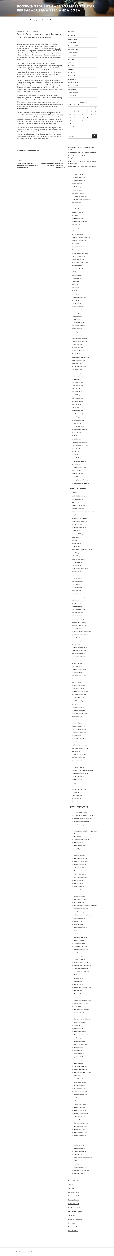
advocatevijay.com (77, 417)
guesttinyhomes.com (80, 855)
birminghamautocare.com (79, 710)
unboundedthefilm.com (78, 180)
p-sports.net (77, 890)
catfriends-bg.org (77, 183)
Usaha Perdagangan (32, 20)
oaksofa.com (76, 792)
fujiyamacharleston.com (79, 679)
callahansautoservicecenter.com (81, 631)
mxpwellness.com (79, 1012)
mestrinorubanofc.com (80, 1126)
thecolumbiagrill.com (78, 508)
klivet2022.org (76, 540)
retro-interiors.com (77, 382)
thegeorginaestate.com (78, 726)
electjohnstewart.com (80, 1135)
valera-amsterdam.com (80, 1101)
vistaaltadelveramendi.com (82, 821)
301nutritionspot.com (80, 1085)
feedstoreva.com (77, 779)
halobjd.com (75, 243)
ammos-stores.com (79, 1088)
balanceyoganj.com (77, 228)
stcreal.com (75, 287)
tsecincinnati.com (77, 565)
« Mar (74, 126)
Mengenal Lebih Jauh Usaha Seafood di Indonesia (82, 152)
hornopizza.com (78, 842)
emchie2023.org (77, 524)
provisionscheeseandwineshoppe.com (83, 511)
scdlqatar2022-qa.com (78, 505)
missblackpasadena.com (81, 908)
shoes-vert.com (76, 590)
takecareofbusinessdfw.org (80, 253)
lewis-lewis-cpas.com (78, 401)
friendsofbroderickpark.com (80, 669)
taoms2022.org (76, 546)
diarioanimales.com (77, 581)
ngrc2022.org (76, 395)
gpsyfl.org (75, 801)
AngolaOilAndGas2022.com (80, 442)
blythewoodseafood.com (79, 729)
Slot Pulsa (71, 1188)
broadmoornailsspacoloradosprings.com (85, 905)
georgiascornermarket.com (80, 634)
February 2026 (72, 39)
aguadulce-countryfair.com (79, 701)
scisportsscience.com (80, 1167)
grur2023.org (76, 448)
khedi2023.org (76, 515)
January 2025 (72, 79)
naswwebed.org (76, 423)
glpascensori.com (79, 981)
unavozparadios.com (78, 587)
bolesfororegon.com (79, 1116)
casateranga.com (79, 997)
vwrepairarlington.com (80, 812)
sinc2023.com (76, 502)
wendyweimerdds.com (78, 310)
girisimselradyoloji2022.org (79, 527)
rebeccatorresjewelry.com (79, 297)
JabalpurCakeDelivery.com (79, 240)
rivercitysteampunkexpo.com (82, 1072)
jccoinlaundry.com (77, 600)
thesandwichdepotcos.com (80, 338)
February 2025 (72, 75)
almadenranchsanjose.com (80, 414)
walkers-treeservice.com (81, 1003)
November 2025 (73, 49)
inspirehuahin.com (77, 328)
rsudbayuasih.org (79, 1145)
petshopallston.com (79, 896)
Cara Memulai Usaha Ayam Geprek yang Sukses (82, 166)
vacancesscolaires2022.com (80, 483)
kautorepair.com (76, 603)
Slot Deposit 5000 (73, 1204)
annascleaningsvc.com (80, 956)
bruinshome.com (79, 953)
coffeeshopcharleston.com (79, 647)
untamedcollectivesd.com (81, 1009)
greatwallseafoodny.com (81, 877)
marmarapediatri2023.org (79, 521)
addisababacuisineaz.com (81, 1170)
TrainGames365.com (78, 234)
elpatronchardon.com (78, 682)
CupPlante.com (76, 281)
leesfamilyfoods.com (78, 398)
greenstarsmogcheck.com (79, 625)
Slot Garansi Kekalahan (75, 1219)
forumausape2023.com (79, 461)
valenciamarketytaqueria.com (82, 915)
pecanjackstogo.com (80, 940)
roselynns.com (76, 224)
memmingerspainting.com (79, 332)
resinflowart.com (79, 886)
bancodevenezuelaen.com (79, 196)
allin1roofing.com (79, 1038)
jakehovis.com (76, 704)
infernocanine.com (79, 1016)
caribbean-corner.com (80, 1066)
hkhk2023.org (76, 451)
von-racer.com (76, 644)
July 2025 (71, 59)
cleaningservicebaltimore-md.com (84, 815)
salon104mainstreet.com (79, 650)
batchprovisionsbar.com (79, 754)
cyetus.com (75, 407)
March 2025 (71, 72)
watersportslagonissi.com (79, 373)
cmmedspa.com (78, 1050)
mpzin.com (75, 284)
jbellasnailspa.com (77, 716)
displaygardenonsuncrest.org (80, 773)
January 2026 (72, 42)
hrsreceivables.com (77, 316)
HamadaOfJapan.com (78, 256)
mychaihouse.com (77, 720)
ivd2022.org (75, 553)
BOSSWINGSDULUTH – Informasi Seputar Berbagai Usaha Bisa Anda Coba (56, 8)
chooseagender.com (78, 206)
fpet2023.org (76, 388)
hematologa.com (79, 849)
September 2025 (73, 52)
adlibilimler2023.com (78, 420)
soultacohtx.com (77, 795)
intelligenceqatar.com (78, 246)
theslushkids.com (79, 975)
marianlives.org (76, 187)
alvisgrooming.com (77, 723)
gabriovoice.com (78, 883)
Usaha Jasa (20, 20)
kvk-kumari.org (78, 1161)
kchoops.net (77, 1075)
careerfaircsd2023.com (79, 467)
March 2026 (71, 36)
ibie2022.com (76, 436)
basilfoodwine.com (79, 1060)
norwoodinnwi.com (79, 1107)
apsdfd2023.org (76, 458)
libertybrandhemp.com (80, 1104)
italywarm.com (78, 1154)
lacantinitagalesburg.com (79, 619)
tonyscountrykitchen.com (79, 713)
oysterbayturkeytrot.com (81, 962)
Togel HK (71, 1184)
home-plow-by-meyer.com (81, 858)
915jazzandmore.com (78, 697)
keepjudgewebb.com (80, 1041)
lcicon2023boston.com (78, 477)
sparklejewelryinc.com (80, 946)
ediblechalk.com (76, 786)
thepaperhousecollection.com (82, 1019)
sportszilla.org (76, 751)
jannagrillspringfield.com (79, 675)
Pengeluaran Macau (74, 1192)
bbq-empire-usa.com (78, 776)
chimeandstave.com (80, 874)
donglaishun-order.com (78, 685)
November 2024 (73, 85)
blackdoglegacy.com (80, 864)
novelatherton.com (79, 1129)
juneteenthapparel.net (80, 1151)
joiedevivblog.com (79, 1098)
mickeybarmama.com (78, 742)
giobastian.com (78, 978)
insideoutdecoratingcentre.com (81, 357)
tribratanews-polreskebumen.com (83, 1142)
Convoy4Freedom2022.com (80, 445)
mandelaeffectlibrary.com (79, 221)
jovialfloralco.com (77, 363)
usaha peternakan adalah (29, 150)
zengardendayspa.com (80, 943)
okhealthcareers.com (78, 174)
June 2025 (71, 62)
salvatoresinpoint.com (78, 360)
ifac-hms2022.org (77, 543)
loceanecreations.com (80, 1091)
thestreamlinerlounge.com (81, 1123)
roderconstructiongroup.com (80, 568)
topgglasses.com (79, 902)
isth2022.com (76, 493)
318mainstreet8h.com (78, 656)
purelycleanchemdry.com (79, 269)
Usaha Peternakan (47, 20)
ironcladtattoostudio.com (81, 949)
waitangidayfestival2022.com (80, 480)
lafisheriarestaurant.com (79, 694)
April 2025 (71, 69)
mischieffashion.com (78, 376)
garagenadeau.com (77, 347)
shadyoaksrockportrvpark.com (81, 597)
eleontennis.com (76, 404)
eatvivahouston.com (80, 867)
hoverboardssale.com (78, 209)
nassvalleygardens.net (80, 1132)
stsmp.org (75, 215)
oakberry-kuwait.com (78, 663)
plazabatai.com (76, 571)
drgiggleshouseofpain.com (79, 341)
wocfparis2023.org (77, 499)
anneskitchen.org (79, 912)
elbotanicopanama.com (79, 594)
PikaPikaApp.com (77, 250)
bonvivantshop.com (77, 278)
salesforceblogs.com (78, 231)
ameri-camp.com (77, 313)
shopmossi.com (78, 1006)
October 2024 (72, 89)
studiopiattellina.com (78, 672)
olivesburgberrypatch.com (81, 971)
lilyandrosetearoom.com (81, 968)
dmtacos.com (78, 836)
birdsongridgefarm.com (80, 1094)
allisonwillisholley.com (80, 1022)
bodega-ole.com (78, 1120)
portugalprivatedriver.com (79, 641)
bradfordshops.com (77, 410)
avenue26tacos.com (80, 899)
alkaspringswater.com (78, 653)
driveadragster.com (79, 845)
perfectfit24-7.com (77, 638)
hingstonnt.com (76, 202)
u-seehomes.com (77, 369)
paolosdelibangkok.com (79, 732)
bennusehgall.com (77, 562)
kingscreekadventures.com (80, 262)
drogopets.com (76, 783)
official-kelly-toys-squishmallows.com (83, 770)
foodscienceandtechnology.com (83, 1164)
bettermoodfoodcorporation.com (81, 199)
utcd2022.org (76, 530)
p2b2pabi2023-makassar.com (80, 496)
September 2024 (73, 92)
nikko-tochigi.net (78, 1063)
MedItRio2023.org (77, 473)
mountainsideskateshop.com (82, 1079)
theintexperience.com (78, 177)
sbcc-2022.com (76, 439)
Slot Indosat (71, 1215)
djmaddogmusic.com (80, 1031)
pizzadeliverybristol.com (79, 622)
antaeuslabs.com (77, 265)
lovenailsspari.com (77, 660)
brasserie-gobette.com (78, 757)
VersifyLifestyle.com (78, 259)
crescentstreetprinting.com (82, 839)
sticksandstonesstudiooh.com (82, 1000)
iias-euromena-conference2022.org (82, 549)
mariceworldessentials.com (80, 691)
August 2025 (72, 56)
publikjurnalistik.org (79, 1148)
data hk (57, 49)
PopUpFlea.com (76, 291)
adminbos (34, 31)
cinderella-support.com (78, 322)
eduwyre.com (76, 379)
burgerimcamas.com (80, 1173)
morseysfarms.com (77, 764)
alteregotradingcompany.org (80, 429)
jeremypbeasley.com (78, 335)
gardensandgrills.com (80, 1057)
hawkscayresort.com (78, 575)
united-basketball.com (80, 927)
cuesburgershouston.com (81, 828)
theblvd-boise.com (77, 385)
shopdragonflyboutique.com (80, 748)
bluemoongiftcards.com (81, 1069)
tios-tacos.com (78, 930)
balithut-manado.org (78, 426)
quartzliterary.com (77, 666)
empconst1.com (76, 319)
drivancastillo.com (79, 1047)
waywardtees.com (77, 190)
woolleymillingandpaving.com (82, 987)
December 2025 (73, 46)
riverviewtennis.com (78, 767)
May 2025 (71, 66)
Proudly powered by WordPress (25, 1252)
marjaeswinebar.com (78, 606)
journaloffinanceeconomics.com (83, 1157)
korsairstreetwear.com (80, 893)
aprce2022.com (76, 432)
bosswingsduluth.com (78, 707)
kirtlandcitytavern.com (80, 1082)
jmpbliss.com (76, 300)
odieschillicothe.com (78, 616)
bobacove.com (76, 735)
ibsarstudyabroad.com (78, 559)
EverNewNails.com (77, 354)
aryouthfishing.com (79, 924)
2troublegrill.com (78, 994)
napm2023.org (76, 455)
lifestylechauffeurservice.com (80, 350)
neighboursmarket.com (80, 1110)
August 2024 (72, 95)
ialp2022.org (75, 537)
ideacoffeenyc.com (77, 612)
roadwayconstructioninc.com (80, 745)
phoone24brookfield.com (79, 738)
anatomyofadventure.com (81, 1044)
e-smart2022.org (77, 391)
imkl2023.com (76, 464)
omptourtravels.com (80, 1139)
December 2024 (73, 82)
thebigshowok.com (79, 871)
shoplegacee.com (77, 275)
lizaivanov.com (78, 852)
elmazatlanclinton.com (78, 609)
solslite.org (77, 1025)
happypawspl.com (77, 628)
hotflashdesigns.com (78, 344)
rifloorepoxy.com (78, 984)
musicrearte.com (77, 760)
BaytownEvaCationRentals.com (81, 237)
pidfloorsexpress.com (78, 193)
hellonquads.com (77, 578)
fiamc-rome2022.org (78, 688)
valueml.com (75, 294)
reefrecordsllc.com (79, 918)
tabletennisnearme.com (79, 789)
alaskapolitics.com (77, 212)
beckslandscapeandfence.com (83, 818)
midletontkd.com (79, 1053)
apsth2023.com (76, 470)
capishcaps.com (76, 798)
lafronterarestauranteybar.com (82, 965)
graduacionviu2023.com (81, 937)
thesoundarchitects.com (81, 1035)
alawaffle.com (78, 921)
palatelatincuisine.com (80, 861)
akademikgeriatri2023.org (79, 518)
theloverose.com (79, 880)
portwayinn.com (78, 1028)
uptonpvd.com (78, 990)
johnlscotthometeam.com (79, 366)
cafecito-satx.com (79, 934)
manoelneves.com (77, 218)
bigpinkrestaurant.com (78, 325)
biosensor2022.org (77, 534)
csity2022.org (76, 556)
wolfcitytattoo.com (79, 959)
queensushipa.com (77, 306)
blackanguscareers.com (81, 1113)
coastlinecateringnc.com (81, 825)
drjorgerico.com (76, 303)
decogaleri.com (76, 584)
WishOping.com (76, 272)
